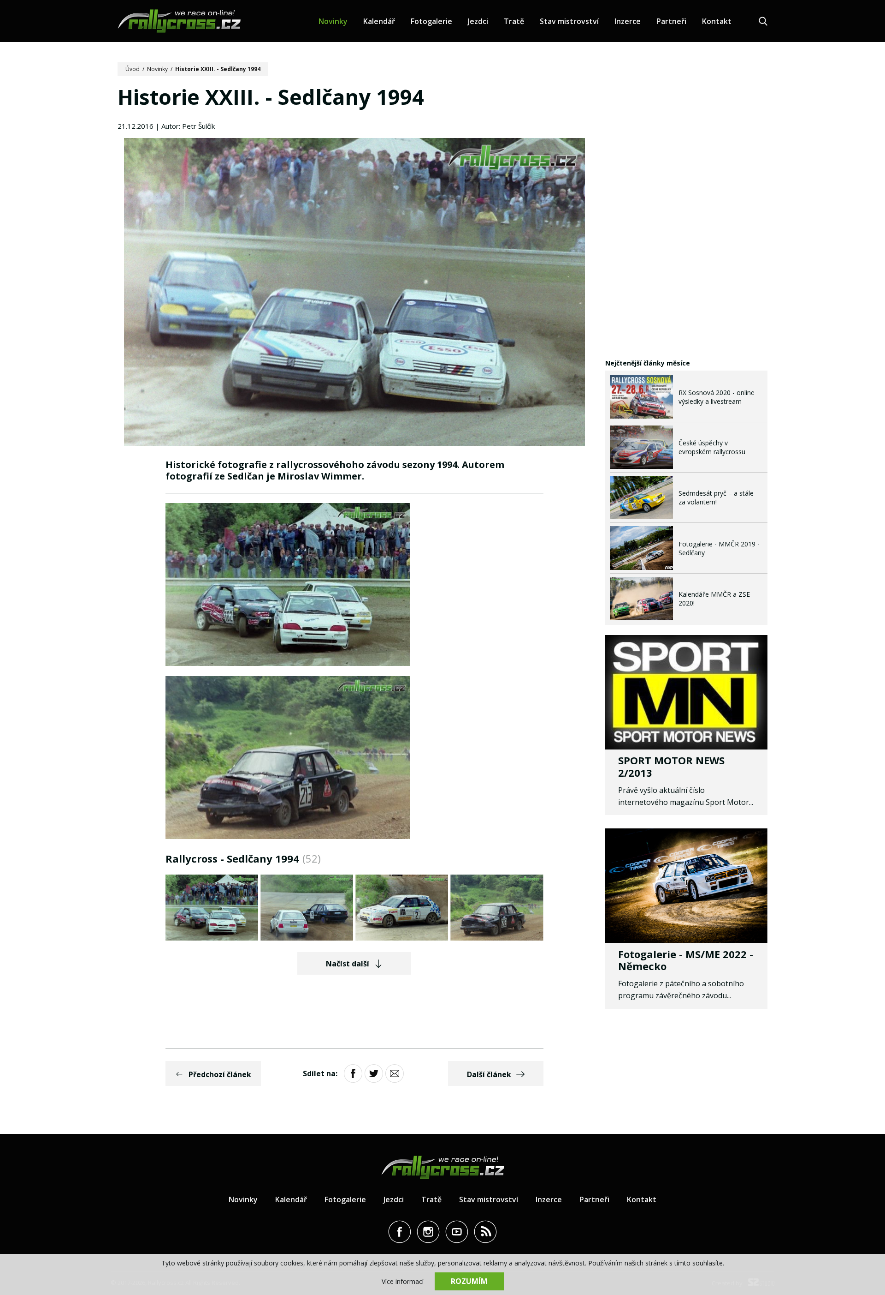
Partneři (671, 21)
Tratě (514, 21)
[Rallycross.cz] (179, 21)
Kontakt (717, 21)
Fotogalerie (431, 21)
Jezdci (478, 21)
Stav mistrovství (569, 21)
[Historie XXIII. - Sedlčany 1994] (354, 293)
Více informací (403, 1281)
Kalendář (379, 21)
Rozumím (469, 1281)
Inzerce (627, 21)
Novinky (333, 21)
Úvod (132, 69)
